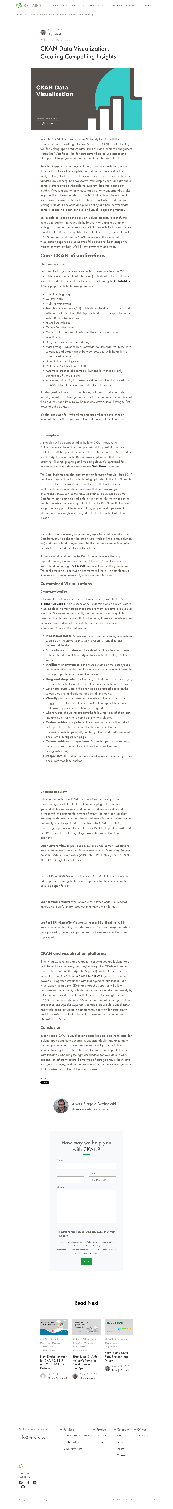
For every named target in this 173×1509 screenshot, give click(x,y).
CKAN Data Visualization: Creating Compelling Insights (78, 52)
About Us (58, 5)
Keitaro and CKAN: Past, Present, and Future (117, 1356)
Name (60, 1159)
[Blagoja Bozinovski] (43, 32)
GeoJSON (78, 566)
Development (58, 1339)
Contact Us (147, 5)
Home (19, 14)
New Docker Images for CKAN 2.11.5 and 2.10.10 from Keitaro (53, 1362)
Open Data (47, 1346)
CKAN (45, 40)
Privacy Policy (87, 1253)
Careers (121, 1455)
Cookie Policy (41, 1499)
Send (86, 1261)
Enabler (100, 1442)
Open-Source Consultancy (76, 1435)
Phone (92, 1173)
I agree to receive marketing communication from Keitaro (87, 1233)
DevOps (46, 1342)
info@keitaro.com (34, 1437)
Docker (57, 1342)
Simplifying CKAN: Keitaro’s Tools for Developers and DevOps (84, 1362)
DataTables (122, 281)
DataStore (99, 466)
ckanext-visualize (52, 604)
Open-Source (48, 1350)
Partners (121, 1442)
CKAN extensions (61, 40)
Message (61, 1187)
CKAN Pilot (102, 1435)
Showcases (115, 5)
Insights (131, 5)
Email (59, 1173)
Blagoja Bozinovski (57, 34)
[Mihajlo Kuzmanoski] (43, 1376)
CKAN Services (71, 1442)
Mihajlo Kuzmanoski (58, 1377)
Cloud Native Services (74, 1448)
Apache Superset (88, 976)
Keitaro (131, 1499)
